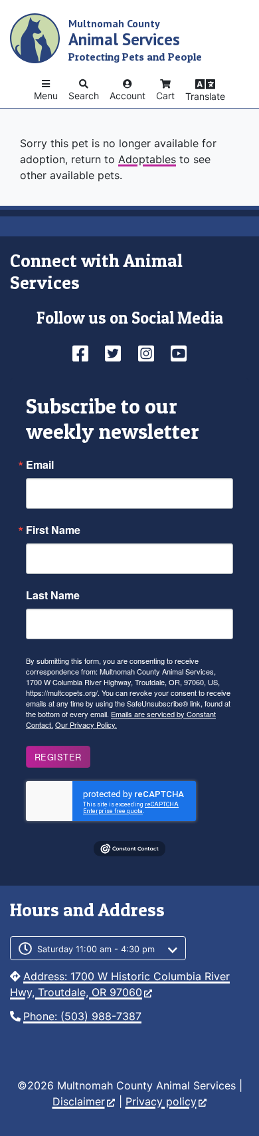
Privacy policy (161, 1101)
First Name (53, 530)
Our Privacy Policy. (86, 724)
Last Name (53, 595)
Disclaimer (78, 1101)
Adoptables (147, 159)
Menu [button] (46, 95)
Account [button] (127, 95)
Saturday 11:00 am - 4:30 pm (96, 949)
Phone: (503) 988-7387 (82, 1016)
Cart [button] (165, 95)
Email (40, 464)
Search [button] (83, 95)
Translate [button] (205, 96)
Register (58, 756)
